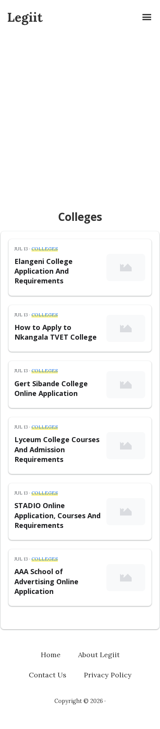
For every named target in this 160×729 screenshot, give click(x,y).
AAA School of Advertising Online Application (46, 581)
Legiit (25, 17)
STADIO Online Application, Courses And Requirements (57, 515)
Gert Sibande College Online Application (51, 388)
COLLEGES (44, 249)
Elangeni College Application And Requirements (43, 271)
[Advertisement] (80, 118)
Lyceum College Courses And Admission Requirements (56, 449)
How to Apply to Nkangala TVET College (55, 332)
